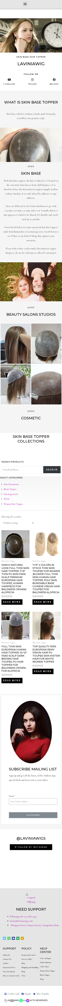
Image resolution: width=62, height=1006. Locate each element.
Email (11, 796)
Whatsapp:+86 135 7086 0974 (23, 916)
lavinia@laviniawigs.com (21, 921)
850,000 (54, 84)
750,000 (32, 84)
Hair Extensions (11, 484)
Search (52, 469)
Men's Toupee (10, 489)
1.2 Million (9, 84)
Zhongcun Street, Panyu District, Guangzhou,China (34, 925)
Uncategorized (11, 494)
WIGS (6, 499)
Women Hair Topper (13, 504)
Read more (12, 601)
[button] (25, 3)
